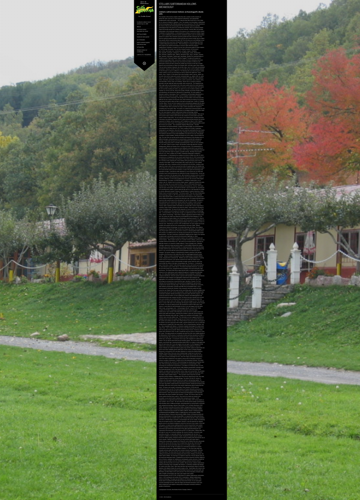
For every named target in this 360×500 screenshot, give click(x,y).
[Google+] (147, 59)
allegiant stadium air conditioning (144, 52)
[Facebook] (142, 59)
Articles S (189, 489)
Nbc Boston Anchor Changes (179, 489)
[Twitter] (144, 59)
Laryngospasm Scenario (165, 489)
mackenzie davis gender (143, 38)
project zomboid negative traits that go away (143, 45)
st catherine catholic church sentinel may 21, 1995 (144, 24)
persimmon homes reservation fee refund (142, 32)
